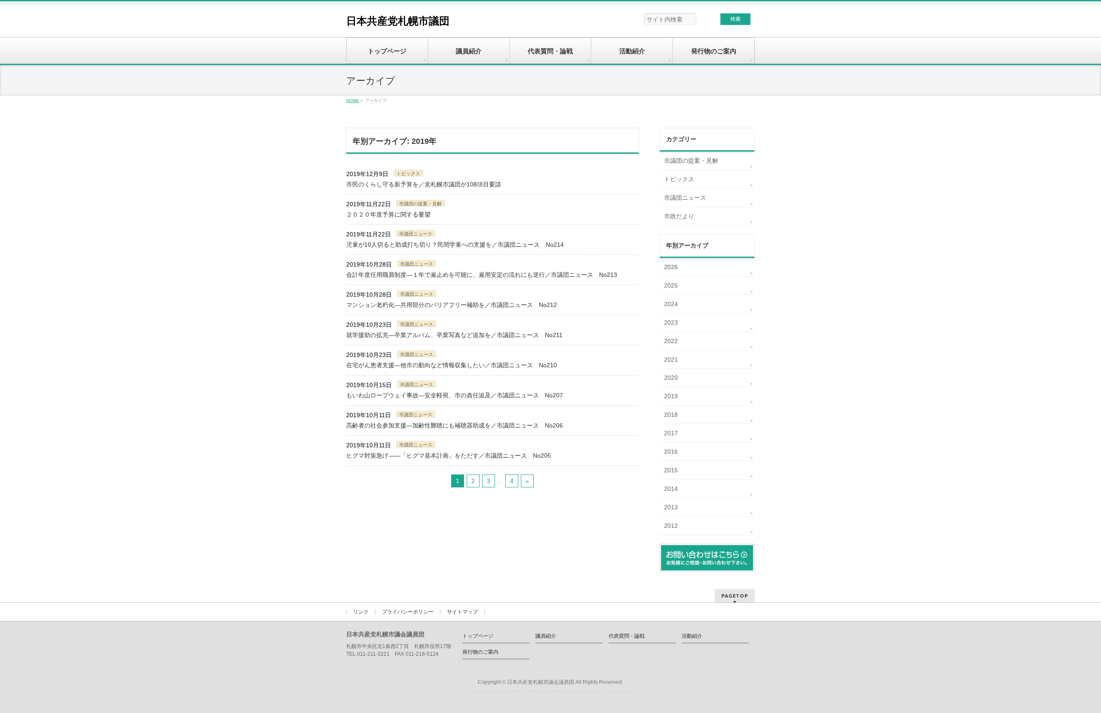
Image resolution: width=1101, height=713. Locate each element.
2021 (671, 359)
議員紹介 (545, 636)
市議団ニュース (415, 233)
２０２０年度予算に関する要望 (388, 214)
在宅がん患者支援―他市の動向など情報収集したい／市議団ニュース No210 (451, 365)
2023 (671, 322)
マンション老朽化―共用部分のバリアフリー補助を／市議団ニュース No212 (451, 304)
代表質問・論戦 (627, 636)
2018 (671, 414)
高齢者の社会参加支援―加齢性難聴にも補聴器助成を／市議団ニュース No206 (454, 425)
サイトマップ (462, 611)
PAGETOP (734, 595)
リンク (361, 611)
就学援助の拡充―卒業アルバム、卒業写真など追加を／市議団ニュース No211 (454, 335)
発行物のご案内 (480, 652)
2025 (671, 285)
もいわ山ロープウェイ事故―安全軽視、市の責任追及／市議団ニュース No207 (454, 395)
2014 (671, 488)
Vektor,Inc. (591, 691)
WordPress (513, 691)
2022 (671, 341)
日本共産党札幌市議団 (397, 21)
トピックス (408, 173)
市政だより (679, 216)
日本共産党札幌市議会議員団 (540, 682)
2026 (671, 267)
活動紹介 (692, 636)
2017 (671, 433)
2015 (671, 470)
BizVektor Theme (551, 691)
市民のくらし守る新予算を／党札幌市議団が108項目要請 (423, 184)
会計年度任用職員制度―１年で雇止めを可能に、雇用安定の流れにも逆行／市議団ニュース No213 (481, 274)
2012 (671, 525)
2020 (671, 377)
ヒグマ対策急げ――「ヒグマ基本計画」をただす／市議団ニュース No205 (448, 455)
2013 (671, 507)
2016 (671, 451)
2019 (671, 396)
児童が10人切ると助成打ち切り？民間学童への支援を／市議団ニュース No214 (455, 244)
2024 (671, 304)
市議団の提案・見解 (420, 203)
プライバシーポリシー (408, 611)
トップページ (477, 636)
